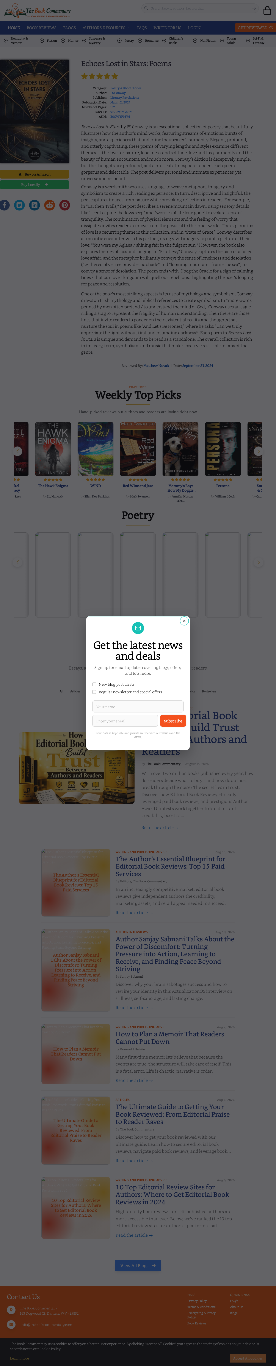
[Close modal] (184, 621)
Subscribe (173, 720)
